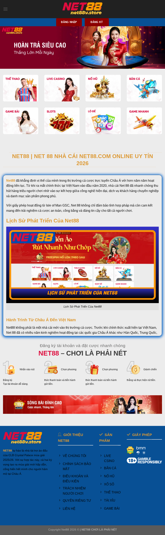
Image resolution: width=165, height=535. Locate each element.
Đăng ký (97, 22)
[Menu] (5, 9)
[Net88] (82, 9)
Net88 (10, 180)
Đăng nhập (69, 22)
